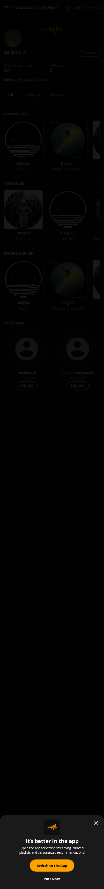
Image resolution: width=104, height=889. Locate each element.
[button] (52, 444)
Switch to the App (52, 865)
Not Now (52, 878)
